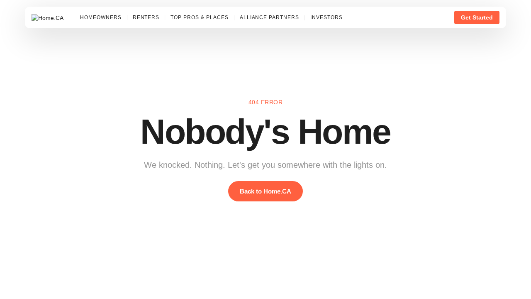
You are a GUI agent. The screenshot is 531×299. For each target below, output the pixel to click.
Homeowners (101, 17)
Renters (146, 17)
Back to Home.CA (265, 191)
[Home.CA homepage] (47, 17)
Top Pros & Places (199, 17)
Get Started (477, 17)
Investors (326, 17)
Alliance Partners (269, 17)
